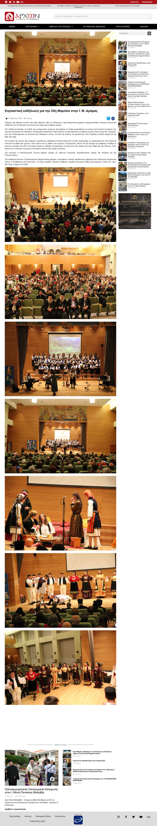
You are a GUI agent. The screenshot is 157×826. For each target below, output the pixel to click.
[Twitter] (10, 2)
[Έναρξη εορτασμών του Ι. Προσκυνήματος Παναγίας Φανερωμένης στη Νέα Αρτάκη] (122, 165)
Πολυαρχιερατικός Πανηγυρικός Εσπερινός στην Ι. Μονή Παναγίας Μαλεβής (29, 5)
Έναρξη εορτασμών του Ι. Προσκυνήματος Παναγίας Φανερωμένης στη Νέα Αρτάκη (139, 165)
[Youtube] (17, 2)
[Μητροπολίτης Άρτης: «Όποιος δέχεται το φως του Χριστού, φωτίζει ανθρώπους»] (122, 105)
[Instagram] (14, 2)
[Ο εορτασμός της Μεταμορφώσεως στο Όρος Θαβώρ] (122, 185)
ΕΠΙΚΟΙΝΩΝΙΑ (147, 2)
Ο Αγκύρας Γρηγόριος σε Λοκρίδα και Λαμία (138, 114)
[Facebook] (6, 2)
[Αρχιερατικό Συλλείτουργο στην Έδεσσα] (122, 125)
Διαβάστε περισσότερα (15, 809)
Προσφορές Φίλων (43, 816)
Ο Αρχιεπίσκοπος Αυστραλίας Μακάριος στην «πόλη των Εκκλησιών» (139, 134)
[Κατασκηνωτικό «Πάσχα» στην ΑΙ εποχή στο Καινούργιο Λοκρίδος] (122, 155)
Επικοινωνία (60, 816)
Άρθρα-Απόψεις (123, 27)
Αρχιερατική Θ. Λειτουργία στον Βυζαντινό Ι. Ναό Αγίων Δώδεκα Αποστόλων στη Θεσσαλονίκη (94, 770)
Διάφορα (144, 27)
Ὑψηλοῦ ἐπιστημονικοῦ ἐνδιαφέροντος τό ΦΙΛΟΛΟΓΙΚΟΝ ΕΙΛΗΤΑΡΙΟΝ (94, 779)
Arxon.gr (28, 816)
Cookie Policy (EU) (37, 821)
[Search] (149, 33)
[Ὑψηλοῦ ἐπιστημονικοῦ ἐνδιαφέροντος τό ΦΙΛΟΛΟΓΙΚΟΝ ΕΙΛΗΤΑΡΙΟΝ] (67, 785)
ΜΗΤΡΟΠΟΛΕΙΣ (20, 796)
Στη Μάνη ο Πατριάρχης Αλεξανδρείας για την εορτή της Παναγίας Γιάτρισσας (138, 144)
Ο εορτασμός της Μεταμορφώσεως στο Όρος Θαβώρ (139, 185)
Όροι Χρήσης (15, 816)
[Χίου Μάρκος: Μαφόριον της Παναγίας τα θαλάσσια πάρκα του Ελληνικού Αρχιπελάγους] (67, 758)
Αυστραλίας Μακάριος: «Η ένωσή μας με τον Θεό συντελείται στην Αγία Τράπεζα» (139, 94)
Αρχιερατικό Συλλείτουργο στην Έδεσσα (138, 124)
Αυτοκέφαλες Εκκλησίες (94, 27)
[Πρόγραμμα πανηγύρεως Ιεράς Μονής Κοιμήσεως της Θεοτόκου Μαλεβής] (122, 175)
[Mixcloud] (21, 2)
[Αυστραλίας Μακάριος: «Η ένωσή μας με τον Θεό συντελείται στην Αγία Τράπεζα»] (122, 95)
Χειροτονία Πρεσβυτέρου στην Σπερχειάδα (127, 5)
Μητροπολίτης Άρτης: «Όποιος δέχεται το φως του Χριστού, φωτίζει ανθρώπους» (139, 104)
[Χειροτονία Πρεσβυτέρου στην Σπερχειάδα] (67, 767)
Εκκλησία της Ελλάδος (60, 27)
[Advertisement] (60, 724)
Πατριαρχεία (31, 27)
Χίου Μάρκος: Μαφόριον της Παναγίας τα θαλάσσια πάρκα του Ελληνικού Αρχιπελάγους (78, 6)
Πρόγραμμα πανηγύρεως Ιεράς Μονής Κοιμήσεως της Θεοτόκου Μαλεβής (139, 175)
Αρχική (12, 27)
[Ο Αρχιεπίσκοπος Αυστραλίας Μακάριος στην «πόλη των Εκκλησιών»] (122, 135)
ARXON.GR (134, 2)
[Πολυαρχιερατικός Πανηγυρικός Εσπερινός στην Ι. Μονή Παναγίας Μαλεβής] (31, 768)
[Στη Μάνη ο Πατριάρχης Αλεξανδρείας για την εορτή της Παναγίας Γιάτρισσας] (122, 145)
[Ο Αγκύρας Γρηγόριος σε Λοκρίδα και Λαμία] (122, 115)
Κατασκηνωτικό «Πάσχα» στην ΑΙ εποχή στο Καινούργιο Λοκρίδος (139, 154)
